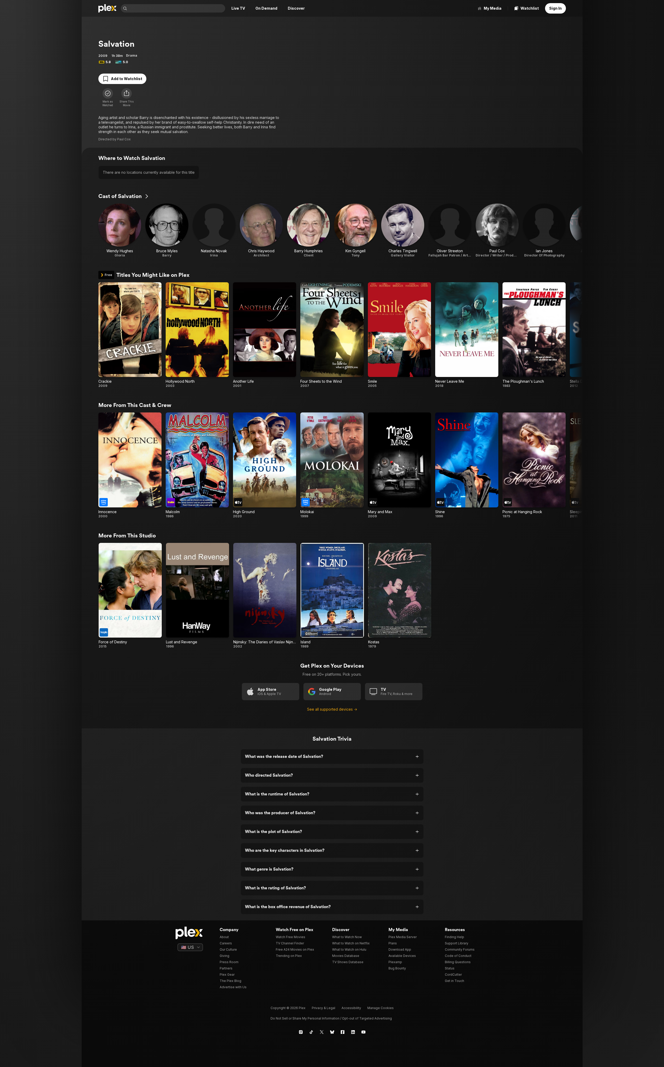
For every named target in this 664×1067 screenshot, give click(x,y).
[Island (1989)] (332, 596)
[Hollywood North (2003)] (197, 335)
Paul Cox (124, 139)
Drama (131, 55)
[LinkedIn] (353, 1032)
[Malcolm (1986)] (197, 465)
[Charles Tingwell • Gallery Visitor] (402, 230)
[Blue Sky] (332, 1032)
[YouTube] (363, 1032)
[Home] (107, 8)
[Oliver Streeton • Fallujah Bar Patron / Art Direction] (449, 230)
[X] (321, 1032)
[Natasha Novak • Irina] (214, 230)
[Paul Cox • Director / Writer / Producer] (497, 230)
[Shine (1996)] (466, 465)
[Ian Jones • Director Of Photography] (544, 230)
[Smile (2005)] (399, 335)
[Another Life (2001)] (264, 335)
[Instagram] (301, 1032)
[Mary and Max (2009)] (399, 465)
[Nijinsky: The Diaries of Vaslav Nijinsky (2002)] (264, 596)
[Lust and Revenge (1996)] (197, 596)
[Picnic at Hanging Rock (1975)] (534, 465)
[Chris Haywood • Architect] (261, 230)
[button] (126, 97)
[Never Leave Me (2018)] (466, 335)
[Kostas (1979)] (399, 596)
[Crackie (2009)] (129, 335)
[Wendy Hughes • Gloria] (119, 230)
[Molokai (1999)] (331, 465)
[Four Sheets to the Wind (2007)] (331, 335)
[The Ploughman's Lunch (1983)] (534, 335)
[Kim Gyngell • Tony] (355, 230)
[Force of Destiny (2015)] (130, 596)
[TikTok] (311, 1032)
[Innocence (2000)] (129, 465)
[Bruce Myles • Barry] (166, 230)
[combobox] (176, 8)
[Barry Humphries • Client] (308, 230)
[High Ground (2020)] (264, 465)
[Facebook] (342, 1032)
